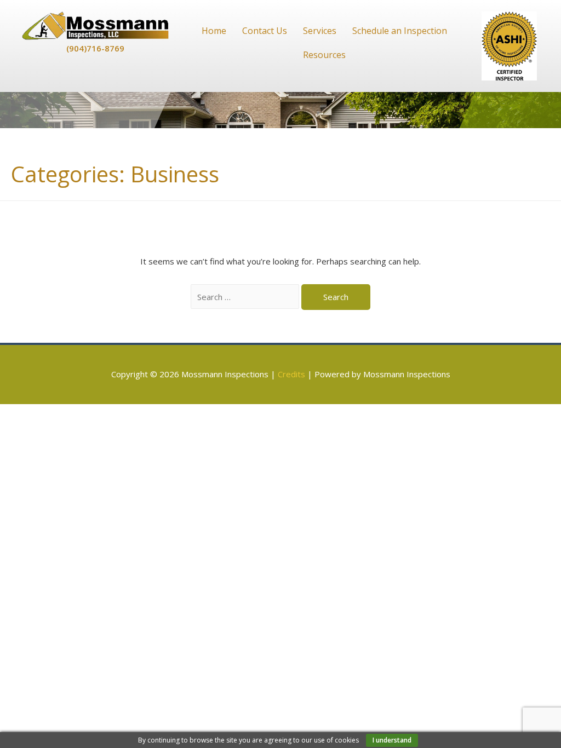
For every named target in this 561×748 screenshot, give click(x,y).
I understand (392, 740)
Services (319, 31)
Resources (324, 55)
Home (214, 31)
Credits (291, 374)
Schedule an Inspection (399, 31)
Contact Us (264, 31)
